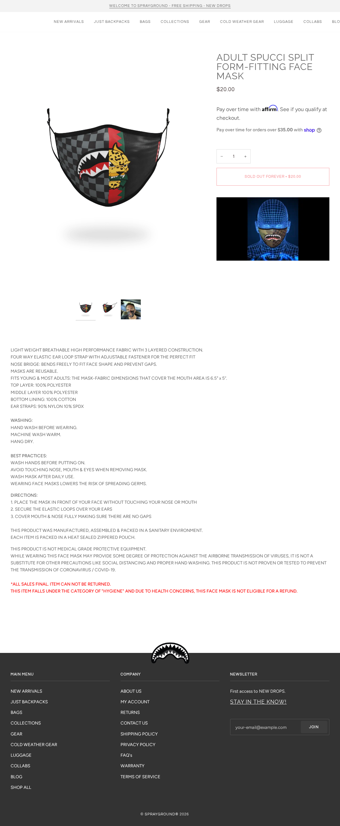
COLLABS (20, 765)
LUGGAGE (21, 755)
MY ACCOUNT (135, 701)
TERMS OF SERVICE (140, 776)
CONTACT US (134, 723)
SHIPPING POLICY (139, 733)
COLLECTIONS (26, 723)
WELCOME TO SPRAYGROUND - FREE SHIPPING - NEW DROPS (170, 6)
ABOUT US (131, 691)
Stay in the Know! (258, 702)
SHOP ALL (21, 787)
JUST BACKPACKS (29, 701)
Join (314, 727)
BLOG (16, 776)
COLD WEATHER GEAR (34, 744)
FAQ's (126, 755)
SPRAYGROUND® (162, 814)
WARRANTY (132, 765)
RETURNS (130, 712)
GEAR (16, 733)
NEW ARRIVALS (26, 691)
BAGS (16, 712)
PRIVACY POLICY (138, 744)
